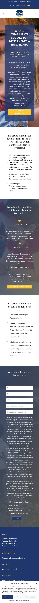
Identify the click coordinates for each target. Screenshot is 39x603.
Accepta (7, 597)
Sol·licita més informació (19, 112)
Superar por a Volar (10, 546)
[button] (36, 583)
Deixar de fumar (8, 543)
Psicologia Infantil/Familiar (13, 569)
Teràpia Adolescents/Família (13, 558)
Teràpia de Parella (9, 541)
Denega (19, 597)
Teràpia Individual (9, 539)
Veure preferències (31, 597)
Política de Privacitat (24, 600)
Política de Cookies (13, 600)
